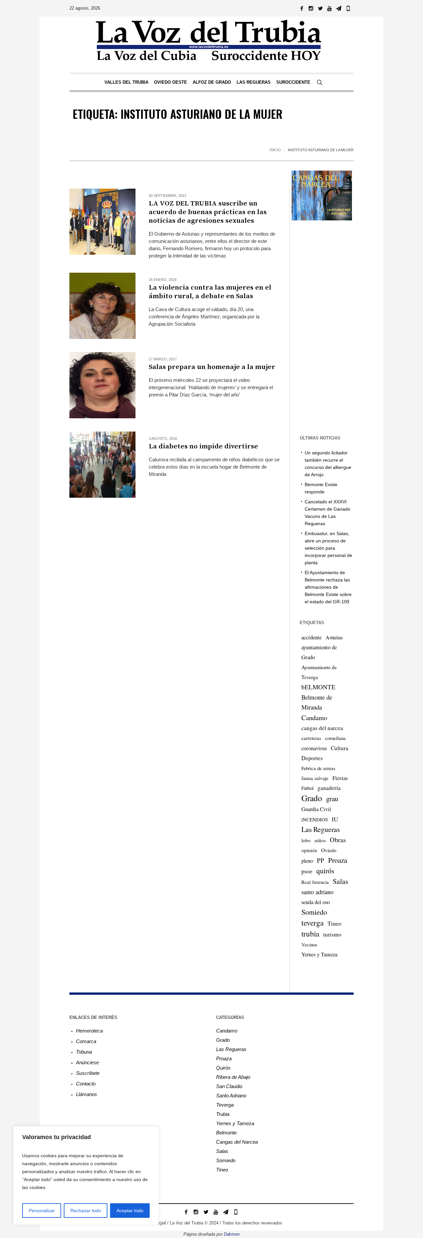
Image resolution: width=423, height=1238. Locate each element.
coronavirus (314, 748)
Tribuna (84, 1052)
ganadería (329, 788)
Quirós (223, 1068)
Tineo (334, 923)
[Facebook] (301, 8)
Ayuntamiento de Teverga (319, 672)
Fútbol (307, 788)
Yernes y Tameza (319, 954)
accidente (311, 637)
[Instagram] (311, 8)
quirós (325, 870)
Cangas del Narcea (237, 1142)
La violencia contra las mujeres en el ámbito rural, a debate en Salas (210, 291)
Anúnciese (87, 1062)
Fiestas (340, 778)
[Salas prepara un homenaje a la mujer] (102, 385)
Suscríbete (87, 1073)
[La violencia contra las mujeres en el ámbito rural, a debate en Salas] (102, 306)
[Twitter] (320, 8)
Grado (311, 798)
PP (320, 860)
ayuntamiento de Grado (319, 652)
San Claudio (229, 1086)
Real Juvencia (315, 882)
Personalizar (42, 1210)
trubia (310, 934)
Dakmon (232, 1234)
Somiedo (314, 912)
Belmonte (226, 1132)
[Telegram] (338, 8)
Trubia (222, 1114)
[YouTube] (329, 8)
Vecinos (309, 944)
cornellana (335, 738)
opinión (309, 850)
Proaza (337, 860)
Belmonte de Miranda (316, 702)
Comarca (86, 1041)
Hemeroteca (89, 1030)
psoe (306, 871)
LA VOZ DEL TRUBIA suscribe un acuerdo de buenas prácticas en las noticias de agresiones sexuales (208, 212)
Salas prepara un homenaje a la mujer (212, 367)
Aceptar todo (130, 1210)
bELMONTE (318, 687)
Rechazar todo (85, 1210)
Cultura (339, 748)
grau (332, 798)
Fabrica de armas (318, 768)
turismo (332, 934)
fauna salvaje (314, 778)
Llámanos (86, 1094)
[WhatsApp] (348, 8)
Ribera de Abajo (233, 1077)
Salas (340, 881)
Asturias (334, 637)
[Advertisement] (174, 540)
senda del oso (315, 902)
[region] (86, 1175)
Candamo (314, 717)
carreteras (311, 738)
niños (320, 840)
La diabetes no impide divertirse (203, 446)
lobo (306, 840)
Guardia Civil (316, 809)
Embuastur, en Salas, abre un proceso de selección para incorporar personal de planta (328, 548)
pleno (307, 860)
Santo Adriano (231, 1095)
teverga (312, 923)
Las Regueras (320, 829)
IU (335, 819)
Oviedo (328, 850)
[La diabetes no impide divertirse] (102, 465)
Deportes (312, 758)
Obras (338, 839)
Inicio (275, 150)
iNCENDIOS (314, 819)
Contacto (86, 1083)
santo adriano (317, 892)
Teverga (225, 1105)
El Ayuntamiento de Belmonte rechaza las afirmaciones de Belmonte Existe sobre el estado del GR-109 (328, 587)
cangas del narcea (322, 728)
